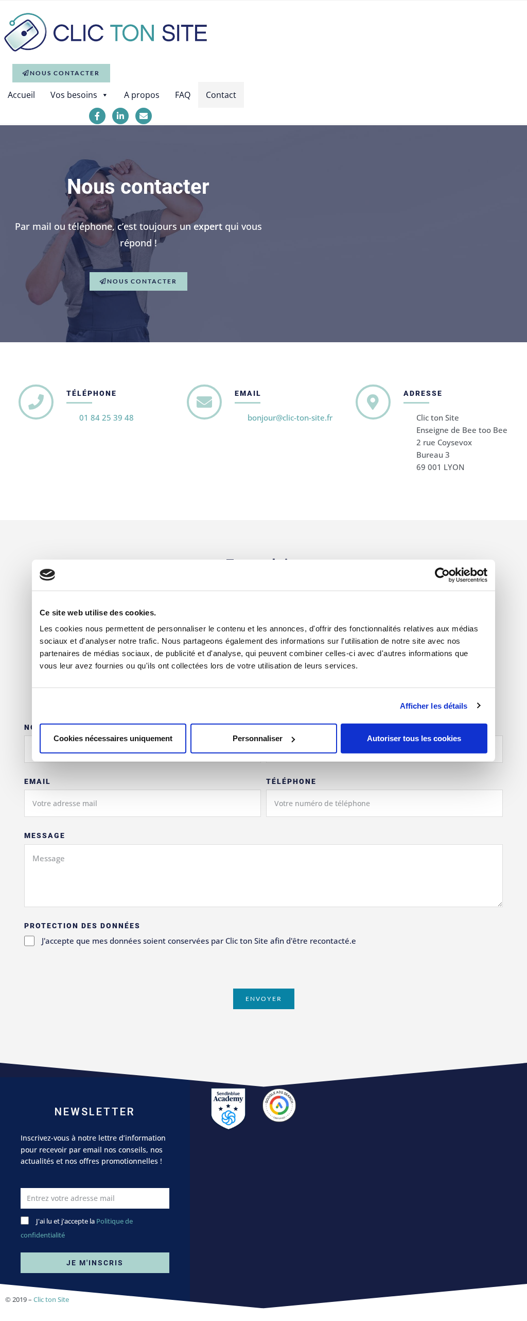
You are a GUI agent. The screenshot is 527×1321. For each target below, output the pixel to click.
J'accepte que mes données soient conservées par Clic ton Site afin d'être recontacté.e (199, 940)
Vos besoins (73, 95)
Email (37, 781)
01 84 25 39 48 (106, 417)
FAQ (182, 95)
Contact (221, 95)
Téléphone (291, 781)
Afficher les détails (434, 705)
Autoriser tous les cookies (414, 738)
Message (44, 835)
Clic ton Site (51, 1299)
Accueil (21, 95)
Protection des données (82, 926)
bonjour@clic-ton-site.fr (290, 417)
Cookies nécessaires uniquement (113, 738)
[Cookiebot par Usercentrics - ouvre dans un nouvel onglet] (442, 574)
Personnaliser (258, 738)
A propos (142, 95)
